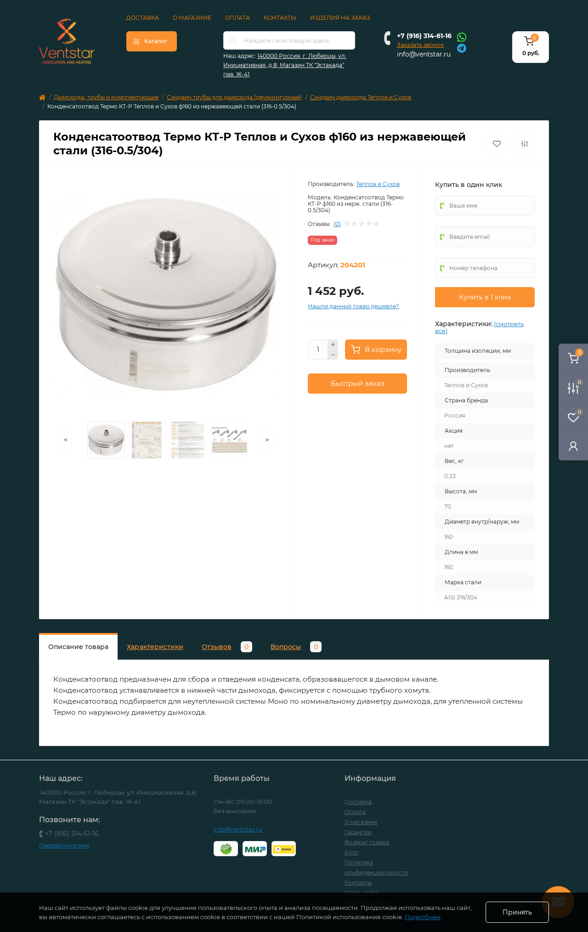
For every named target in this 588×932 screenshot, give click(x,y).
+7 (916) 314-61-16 (424, 36)
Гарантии (358, 832)
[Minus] (333, 355)
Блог (352, 852)
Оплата (237, 17)
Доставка (142, 17)
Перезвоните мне (64, 845)
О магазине (192, 17)
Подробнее (423, 917)
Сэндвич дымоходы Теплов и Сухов (360, 97)
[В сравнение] (524, 143)
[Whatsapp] (461, 37)
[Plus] (333, 344)
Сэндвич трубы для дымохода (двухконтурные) (234, 97)
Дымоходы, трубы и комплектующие (106, 97)
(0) (337, 224)
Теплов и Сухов (378, 184)
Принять (517, 912)
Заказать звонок (420, 44)
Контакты (280, 17)
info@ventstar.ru (424, 54)
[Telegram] (461, 47)
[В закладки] (497, 143)
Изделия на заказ (340, 17)
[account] (573, 445)
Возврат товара (367, 842)
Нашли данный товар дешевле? (353, 306)
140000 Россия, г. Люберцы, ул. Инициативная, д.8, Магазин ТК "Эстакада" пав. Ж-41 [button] (284, 65)
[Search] (233, 40)
